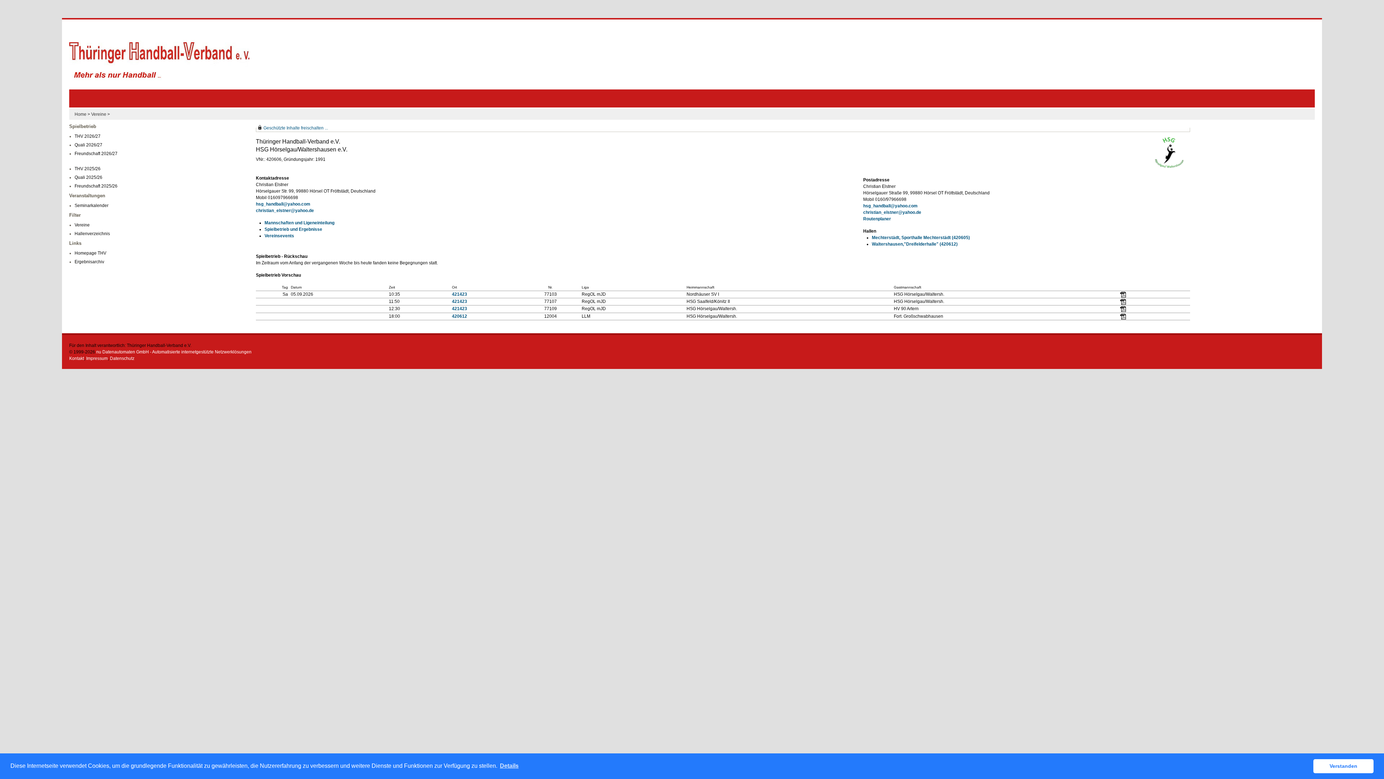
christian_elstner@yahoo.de (285, 210)
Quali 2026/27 (88, 145)
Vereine (98, 114)
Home (80, 114)
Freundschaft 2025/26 (96, 186)
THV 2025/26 (88, 168)
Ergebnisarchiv (89, 261)
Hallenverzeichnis (92, 233)
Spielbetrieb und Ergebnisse (293, 229)
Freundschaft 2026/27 (96, 153)
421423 (459, 294)
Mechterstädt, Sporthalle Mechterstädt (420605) (921, 237)
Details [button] (509, 766)
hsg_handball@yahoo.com (283, 204)
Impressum (97, 358)
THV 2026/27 (88, 136)
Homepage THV (90, 253)
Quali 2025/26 (88, 177)
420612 (459, 316)
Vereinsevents (279, 235)
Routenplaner (877, 218)
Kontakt (76, 358)
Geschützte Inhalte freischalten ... (295, 128)
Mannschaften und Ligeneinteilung (299, 222)
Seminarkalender (91, 205)
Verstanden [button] (1343, 766)
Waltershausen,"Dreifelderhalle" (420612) (915, 244)
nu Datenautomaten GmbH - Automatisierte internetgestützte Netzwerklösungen (174, 352)
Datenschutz (122, 358)
